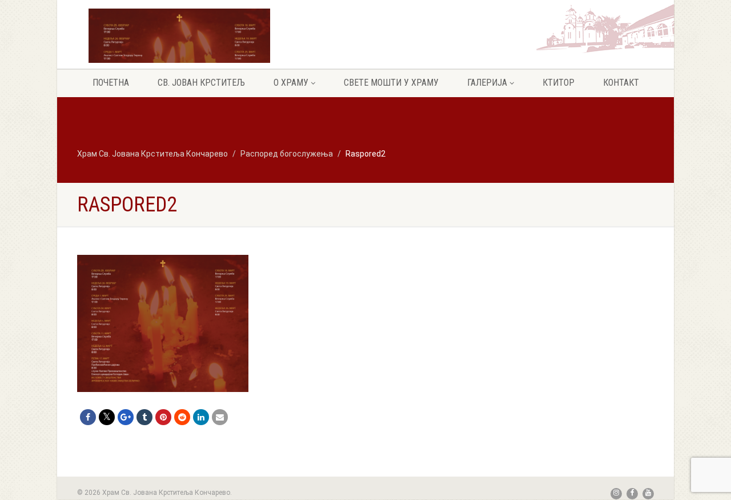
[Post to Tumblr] (144, 417)
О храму (291, 82)
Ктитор (559, 82)
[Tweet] (107, 417)
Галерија (487, 82)
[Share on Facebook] (88, 417)
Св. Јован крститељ (201, 82)
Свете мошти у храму (391, 82)
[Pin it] (163, 417)
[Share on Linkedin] (201, 417)
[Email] (220, 417)
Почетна (111, 82)
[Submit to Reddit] (182, 417)
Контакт (621, 82)
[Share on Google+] (126, 417)
